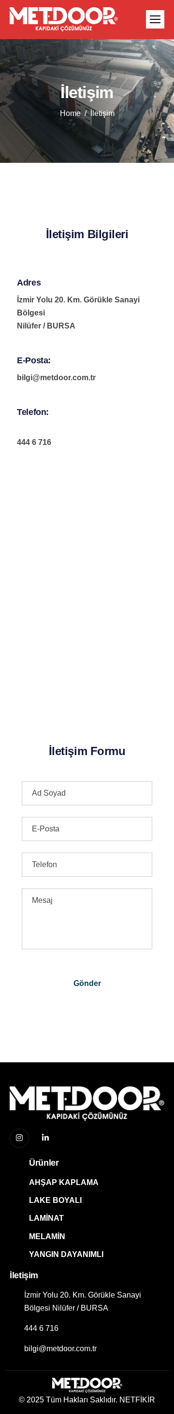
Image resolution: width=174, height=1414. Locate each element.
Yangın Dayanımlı (66, 1254)
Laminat (46, 1218)
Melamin (47, 1236)
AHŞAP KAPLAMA (64, 1182)
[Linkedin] (45, 1138)
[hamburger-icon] (155, 19)
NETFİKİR (137, 1400)
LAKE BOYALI (55, 1200)
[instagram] (19, 1138)
